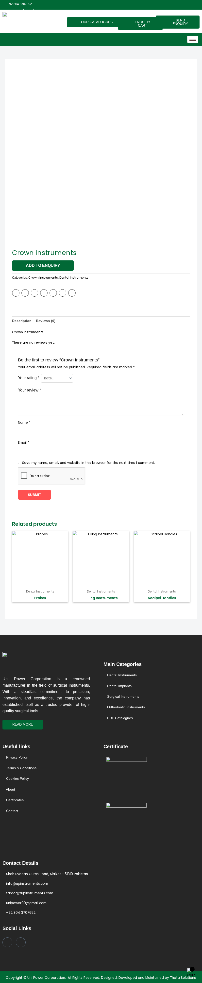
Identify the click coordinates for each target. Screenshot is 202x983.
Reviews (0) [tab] (45, 321)
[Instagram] (21, 942)
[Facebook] (7, 942)
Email (23, 442)
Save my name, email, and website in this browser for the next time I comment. (88, 462)
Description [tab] (22, 321)
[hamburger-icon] (192, 39)
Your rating (28, 377)
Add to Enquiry (43, 265)
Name (24, 422)
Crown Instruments (43, 277)
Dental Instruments (73, 277)
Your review (29, 390)
